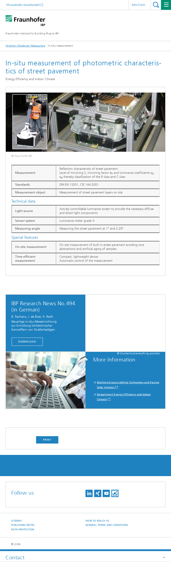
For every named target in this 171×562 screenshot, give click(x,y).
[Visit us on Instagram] (114, 493)
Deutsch (138, 4)
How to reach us (97, 520)
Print (47, 439)
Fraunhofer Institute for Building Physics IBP (32, 33)
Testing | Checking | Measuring (25, 45)
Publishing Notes (23, 525)
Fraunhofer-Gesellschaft (24, 4)
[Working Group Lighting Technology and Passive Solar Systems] (48, 380)
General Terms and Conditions (107, 525)
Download (27, 341)
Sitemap (16, 520)
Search (156, 5)
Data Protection (22, 529)
